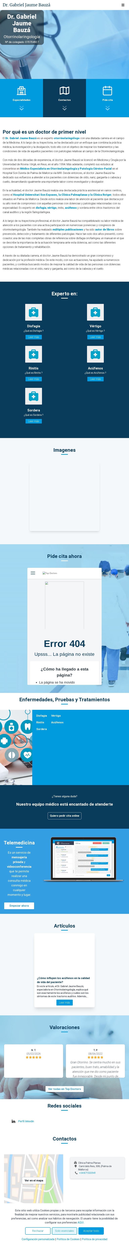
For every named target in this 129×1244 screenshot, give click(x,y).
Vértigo (56, 715)
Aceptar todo (91, 1230)
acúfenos (71, 207)
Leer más (33, 337)
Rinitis (40, 722)
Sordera (41, 729)
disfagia (41, 207)
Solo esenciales (64, 1230)
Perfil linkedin (26, 1121)
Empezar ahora (19, 905)
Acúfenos (57, 722)
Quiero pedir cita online (64, 815)
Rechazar (38, 1230)
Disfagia (41, 715)
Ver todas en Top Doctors (64, 1089)
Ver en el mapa (34, 1180)
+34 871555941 (87, 1173)
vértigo (52, 207)
